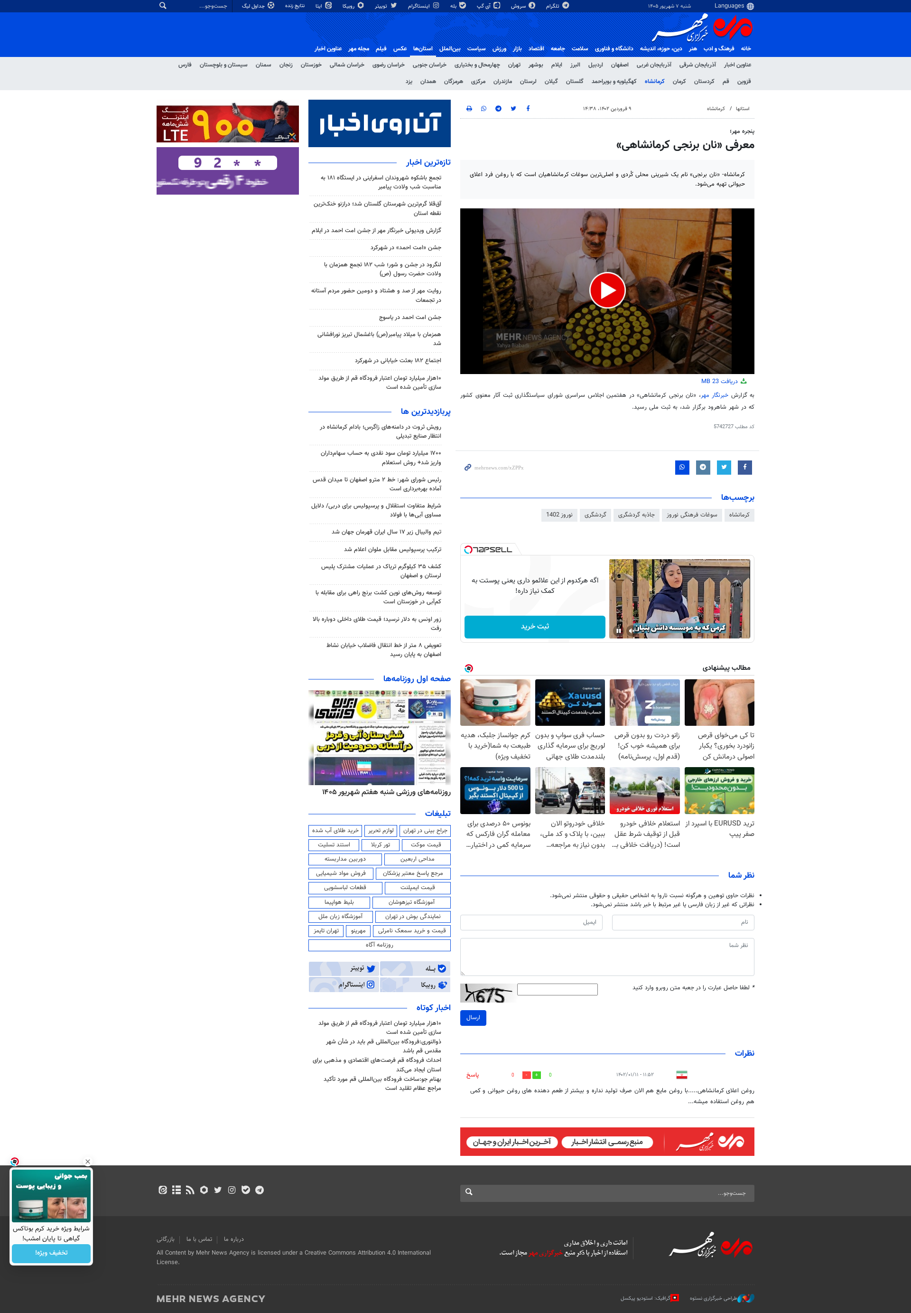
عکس (400, 49)
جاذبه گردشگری (636, 515)
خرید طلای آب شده (335, 830)
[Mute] (632, 631)
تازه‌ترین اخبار (428, 163)
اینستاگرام (419, 6)
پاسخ (472, 1075)
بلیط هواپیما (339, 902)
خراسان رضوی (388, 65)
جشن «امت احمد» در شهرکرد (406, 248)
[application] (607, 291)
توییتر (382, 6)
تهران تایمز (326, 931)
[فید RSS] (190, 1191)
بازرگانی (166, 1239)
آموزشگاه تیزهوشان (412, 902)
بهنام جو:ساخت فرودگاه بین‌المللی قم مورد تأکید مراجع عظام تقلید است (382, 1084)
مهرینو (358, 931)
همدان (428, 81)
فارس (185, 65)
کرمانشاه (655, 81)
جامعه (558, 49)
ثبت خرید (535, 627)
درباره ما (234, 1239)
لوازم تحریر (381, 830)
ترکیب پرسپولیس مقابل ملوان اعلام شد (392, 549)
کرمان (679, 81)
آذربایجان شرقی (697, 65)
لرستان (528, 81)
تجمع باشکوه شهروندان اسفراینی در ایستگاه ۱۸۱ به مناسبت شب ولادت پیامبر (381, 182)
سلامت (580, 49)
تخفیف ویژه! (51, 1253)
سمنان (263, 65)
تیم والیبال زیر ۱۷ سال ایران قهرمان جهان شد (386, 532)
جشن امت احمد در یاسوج (410, 317)
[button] (607, 290)
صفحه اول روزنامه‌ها (417, 679)
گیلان (551, 81)
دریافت (720, 381)
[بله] (245, 1191)
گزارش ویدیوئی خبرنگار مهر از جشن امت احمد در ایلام (376, 230)
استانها (743, 109)
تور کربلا (380, 845)
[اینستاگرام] (232, 1191)
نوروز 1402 (559, 515)
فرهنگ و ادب (719, 49)
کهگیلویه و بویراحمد (614, 81)
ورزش (499, 49)
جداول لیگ (254, 6)
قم (726, 81)
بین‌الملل (450, 49)
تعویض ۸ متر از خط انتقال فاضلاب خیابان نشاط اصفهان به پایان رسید (383, 650)
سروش (519, 6)
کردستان (704, 81)
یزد (409, 81)
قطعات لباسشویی (345, 887)
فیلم (381, 49)
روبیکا (349, 6)
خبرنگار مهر (716, 395)
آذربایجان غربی (654, 65)
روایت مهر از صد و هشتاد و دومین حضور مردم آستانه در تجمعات (376, 295)
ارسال (473, 1017)
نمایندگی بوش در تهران (413, 916)
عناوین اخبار (737, 65)
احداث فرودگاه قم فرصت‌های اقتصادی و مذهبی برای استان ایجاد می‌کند (377, 1065)
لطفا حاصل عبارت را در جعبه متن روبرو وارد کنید (693, 988)
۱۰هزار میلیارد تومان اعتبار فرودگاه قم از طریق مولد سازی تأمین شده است (379, 383)
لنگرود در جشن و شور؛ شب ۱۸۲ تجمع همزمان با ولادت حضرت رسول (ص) (382, 269)
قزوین (744, 81)
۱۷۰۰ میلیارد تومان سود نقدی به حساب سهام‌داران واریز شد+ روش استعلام (381, 458)
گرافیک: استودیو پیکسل (645, 1298)
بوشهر (536, 65)
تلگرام (553, 6)
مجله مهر (358, 49)
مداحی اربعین (417, 859)
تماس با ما (199, 1239)
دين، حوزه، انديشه (661, 49)
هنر (693, 49)
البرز (575, 65)
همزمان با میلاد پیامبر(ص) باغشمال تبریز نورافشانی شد (379, 339)
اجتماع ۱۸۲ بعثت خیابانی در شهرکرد (398, 361)
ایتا (320, 6)
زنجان (286, 65)
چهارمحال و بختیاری (477, 65)
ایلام (556, 65)
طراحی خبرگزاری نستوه (713, 1298)
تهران (514, 65)
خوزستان (311, 65)
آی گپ (484, 6)
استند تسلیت (334, 845)
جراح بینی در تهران (425, 830)
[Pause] (618, 631)
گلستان (575, 81)
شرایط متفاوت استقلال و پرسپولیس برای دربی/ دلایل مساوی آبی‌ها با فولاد (376, 510)
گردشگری (595, 515)
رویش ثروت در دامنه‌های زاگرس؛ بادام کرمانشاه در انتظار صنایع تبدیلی (380, 431)
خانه (746, 49)
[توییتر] (218, 1191)
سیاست (476, 49)
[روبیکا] (204, 1191)
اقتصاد (536, 49)
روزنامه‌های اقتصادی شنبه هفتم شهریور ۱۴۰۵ (383, 792)
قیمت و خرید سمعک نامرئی (412, 931)
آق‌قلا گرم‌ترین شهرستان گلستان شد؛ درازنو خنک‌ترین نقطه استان (377, 208)
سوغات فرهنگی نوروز (692, 515)
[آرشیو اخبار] (176, 1191)
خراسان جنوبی (429, 65)
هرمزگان (453, 81)
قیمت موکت (426, 845)
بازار (517, 49)
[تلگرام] (259, 1191)
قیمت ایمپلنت (417, 887)
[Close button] (88, 1161)
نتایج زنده (295, 6)
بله (454, 6)
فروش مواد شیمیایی (341, 873)
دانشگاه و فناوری (614, 49)
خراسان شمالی (347, 65)
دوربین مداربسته (345, 859)
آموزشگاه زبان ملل (340, 916)
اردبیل (595, 65)
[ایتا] (162, 1191)
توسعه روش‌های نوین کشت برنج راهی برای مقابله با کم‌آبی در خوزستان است (378, 597)
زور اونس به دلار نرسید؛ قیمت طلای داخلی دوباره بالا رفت (377, 624)
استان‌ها (423, 49)
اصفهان (620, 65)
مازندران (502, 81)
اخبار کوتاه (434, 1008)
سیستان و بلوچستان (224, 65)
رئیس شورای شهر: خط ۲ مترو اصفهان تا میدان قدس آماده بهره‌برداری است (377, 484)
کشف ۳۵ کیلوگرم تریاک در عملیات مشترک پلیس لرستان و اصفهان (381, 571)
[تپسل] (468, 549)
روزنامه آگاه (379, 945)
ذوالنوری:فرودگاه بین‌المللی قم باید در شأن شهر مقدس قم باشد (383, 1046)
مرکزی (478, 81)
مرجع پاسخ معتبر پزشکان (413, 873)
